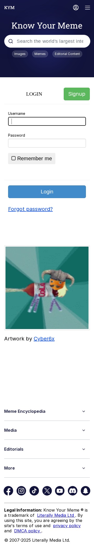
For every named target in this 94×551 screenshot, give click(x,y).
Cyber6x (44, 339)
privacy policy (67, 525)
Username (16, 113)
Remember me (34, 158)
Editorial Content (67, 54)
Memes (40, 54)
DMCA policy (27, 530)
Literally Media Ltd (56, 515)
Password (16, 135)
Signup (76, 94)
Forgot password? (30, 209)
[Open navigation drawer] (87, 8)
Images (20, 54)
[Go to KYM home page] (9, 7)
